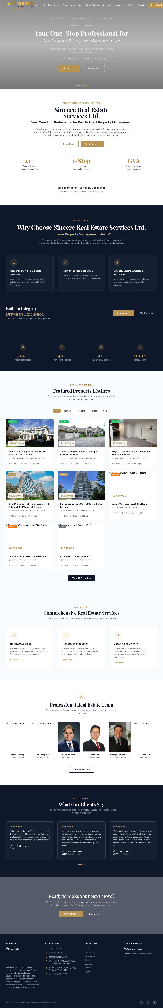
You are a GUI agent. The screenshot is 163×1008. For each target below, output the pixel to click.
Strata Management (95, 5)
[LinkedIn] (154, 1002)
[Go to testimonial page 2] (84, 864)
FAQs (87, 949)
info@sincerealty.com (58, 957)
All (57, 411)
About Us (88, 964)
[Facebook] (141, 1002)
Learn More (68, 144)
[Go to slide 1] (76, 85)
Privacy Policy (90, 956)
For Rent (81, 411)
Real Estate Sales (51, 5)
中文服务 (130, 5)
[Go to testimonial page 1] (80, 864)
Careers (88, 960)
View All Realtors (81, 769)
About (110, 5)
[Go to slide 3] (81, 85)
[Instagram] (148, 1002)
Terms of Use (90, 952)
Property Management (73, 5)
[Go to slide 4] (85, 85)
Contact (119, 5)
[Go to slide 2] (79, 85)
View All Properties (81, 578)
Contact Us (68, 68)
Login (142, 5)
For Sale (67, 411)
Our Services (93, 68)
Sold (105, 411)
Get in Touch (91, 144)
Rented (94, 411)
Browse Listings (71, 914)
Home (37, 5)
